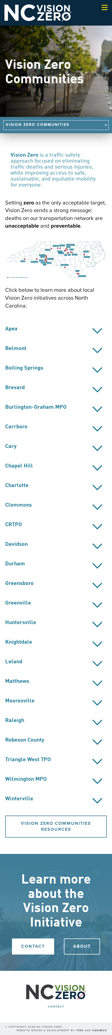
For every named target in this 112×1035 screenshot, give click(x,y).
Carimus (99, 1030)
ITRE (79, 1030)
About (82, 946)
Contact (33, 946)
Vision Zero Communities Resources (56, 826)
